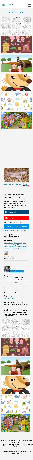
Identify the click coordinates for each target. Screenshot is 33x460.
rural (9, 298)
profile (13, 271)
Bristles (16, 243)
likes (25, 184)
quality (13, 298)
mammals (25, 245)
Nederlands (16, 446)
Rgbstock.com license (13, 302)
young (23, 248)
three (18, 248)
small (21, 247)
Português (29, 445)
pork (17, 247)
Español (16, 445)
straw (10, 248)
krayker (13, 257)
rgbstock (9, 5)
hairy (11, 245)
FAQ (6, 317)
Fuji (16, 282)
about (19, 442)
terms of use (12, 317)
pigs (10, 247)
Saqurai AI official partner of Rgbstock (21, 452)
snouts (6, 248)
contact (13, 441)
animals (6, 243)
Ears (20, 243)
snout (25, 247)
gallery (21, 271)
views (9, 184)
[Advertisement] (16, 149)
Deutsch (10, 445)
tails (14, 248)
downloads (18, 184)
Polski (23, 445)
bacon (11, 243)
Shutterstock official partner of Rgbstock (12, 451)
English (3, 445)
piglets (6, 247)
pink (13, 247)
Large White (17, 245)
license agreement (22, 441)
